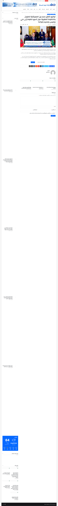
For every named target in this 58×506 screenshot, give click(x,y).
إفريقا (54, 14)
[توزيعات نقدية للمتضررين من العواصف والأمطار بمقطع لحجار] (14, 494)
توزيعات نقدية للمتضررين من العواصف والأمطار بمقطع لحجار (15, 498)
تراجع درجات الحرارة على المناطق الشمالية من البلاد (6, 473)
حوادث (34, 9)
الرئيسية (54, 9)
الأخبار (51, 9)
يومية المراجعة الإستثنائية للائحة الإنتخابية (51, 88)
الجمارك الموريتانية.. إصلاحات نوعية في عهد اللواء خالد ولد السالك (7, 90)
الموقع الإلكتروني (35, 109)
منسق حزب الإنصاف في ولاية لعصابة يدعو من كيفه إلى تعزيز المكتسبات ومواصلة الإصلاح (33, 0)
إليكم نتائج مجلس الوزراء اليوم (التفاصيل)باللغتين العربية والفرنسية (26, 88)
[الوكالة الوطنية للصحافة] (47, 4)
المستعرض (50, 12)
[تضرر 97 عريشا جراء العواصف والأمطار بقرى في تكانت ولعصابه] (6, 482)
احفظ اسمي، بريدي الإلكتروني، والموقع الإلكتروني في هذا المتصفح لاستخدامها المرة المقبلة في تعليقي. (42, 113)
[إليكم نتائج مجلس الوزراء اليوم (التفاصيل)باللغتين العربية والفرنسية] (25, 83)
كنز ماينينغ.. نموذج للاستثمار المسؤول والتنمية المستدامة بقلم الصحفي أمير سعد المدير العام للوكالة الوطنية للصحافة (7, 160)
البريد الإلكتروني (53, 109)
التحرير (53, 24)
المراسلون (24, 9)
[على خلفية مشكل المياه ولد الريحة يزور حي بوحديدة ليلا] (37, 83)
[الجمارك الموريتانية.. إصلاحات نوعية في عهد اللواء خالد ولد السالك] (15, 123)
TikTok (28, 9)
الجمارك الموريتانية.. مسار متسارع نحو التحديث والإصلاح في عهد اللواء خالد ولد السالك (7, 22)
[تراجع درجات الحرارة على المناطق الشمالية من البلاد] (6, 470)
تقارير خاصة (43, 9)
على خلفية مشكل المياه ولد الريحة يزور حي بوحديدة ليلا (38, 88)
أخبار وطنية (47, 9)
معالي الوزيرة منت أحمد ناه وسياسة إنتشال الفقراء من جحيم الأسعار (7, 366)
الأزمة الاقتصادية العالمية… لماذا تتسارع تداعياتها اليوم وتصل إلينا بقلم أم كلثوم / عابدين (8, 297)
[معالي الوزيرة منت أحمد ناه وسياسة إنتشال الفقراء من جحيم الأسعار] (15, 399)
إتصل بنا (31, 9)
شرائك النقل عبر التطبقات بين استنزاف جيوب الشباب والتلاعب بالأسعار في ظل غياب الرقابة (8, 228)
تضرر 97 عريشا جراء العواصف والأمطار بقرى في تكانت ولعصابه (6, 486)
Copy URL (32, 62)
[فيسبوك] (47, 72)
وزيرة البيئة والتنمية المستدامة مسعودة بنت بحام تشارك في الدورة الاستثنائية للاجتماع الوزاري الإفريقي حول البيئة (14, 487)
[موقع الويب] (49, 72)
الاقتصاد (40, 9)
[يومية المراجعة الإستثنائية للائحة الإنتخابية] (50, 83)
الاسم (55, 106)
